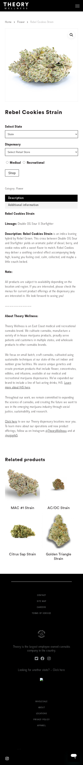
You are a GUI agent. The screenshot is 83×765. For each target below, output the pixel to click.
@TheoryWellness (56, 431)
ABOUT (41, 708)
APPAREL (41, 726)
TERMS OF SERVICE (41, 613)
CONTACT (41, 595)
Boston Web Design (11, 749)
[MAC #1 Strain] (22, 484)
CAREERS (41, 607)
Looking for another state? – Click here (41, 670)
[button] (77, 6)
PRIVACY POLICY (41, 720)
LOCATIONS (41, 714)
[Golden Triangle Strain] (58, 530)
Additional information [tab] (23, 205)
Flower (21, 22)
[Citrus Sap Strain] (22, 530)
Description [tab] (16, 198)
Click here (11, 421)
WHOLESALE (41, 702)
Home (8, 22)
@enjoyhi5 (11, 435)
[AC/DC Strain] (58, 484)
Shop (12, 173)
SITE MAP (41, 601)
